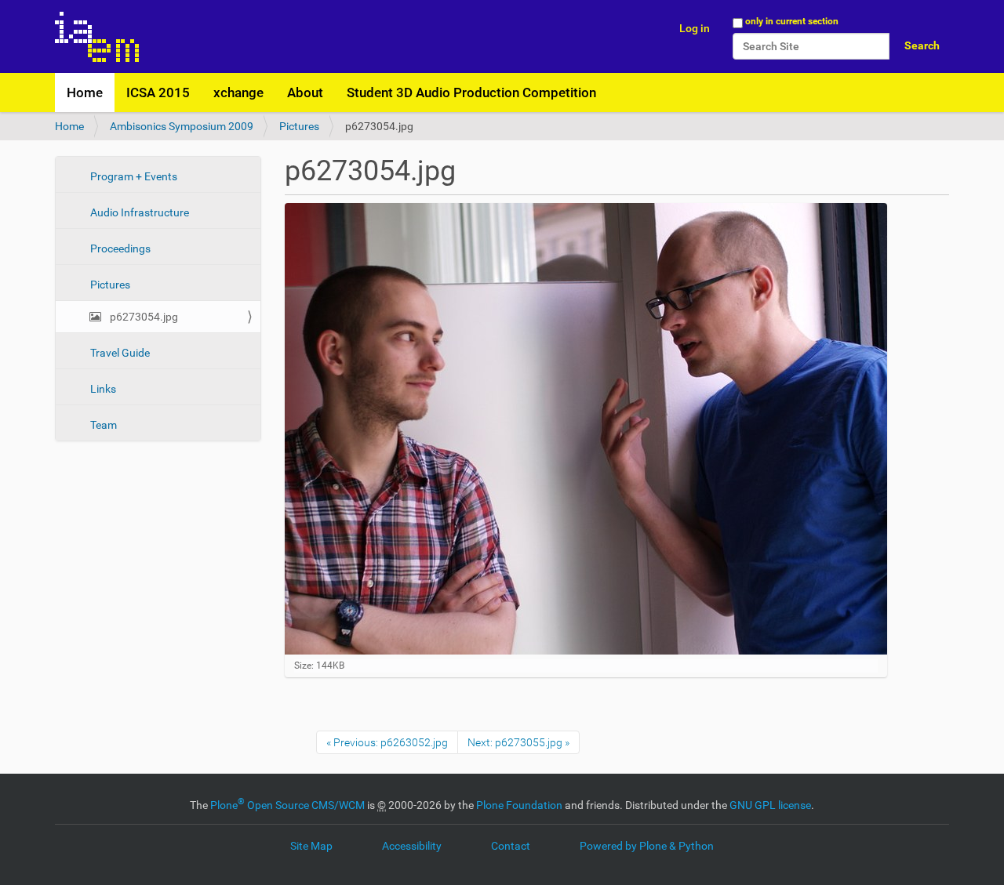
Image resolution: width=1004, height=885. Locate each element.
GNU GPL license (770, 805)
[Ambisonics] (97, 36)
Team (102, 425)
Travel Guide (119, 352)
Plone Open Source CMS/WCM (287, 805)
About (305, 92)
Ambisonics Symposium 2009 (181, 126)
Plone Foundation (519, 805)
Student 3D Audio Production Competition (471, 92)
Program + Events (132, 176)
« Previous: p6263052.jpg (387, 742)
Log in (694, 28)
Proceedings (119, 248)
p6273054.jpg (142, 316)
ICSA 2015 (158, 92)
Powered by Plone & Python (647, 846)
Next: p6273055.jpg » (518, 742)
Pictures (299, 126)
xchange (238, 92)
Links (102, 389)
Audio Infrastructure (138, 212)
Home (85, 92)
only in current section (791, 21)
